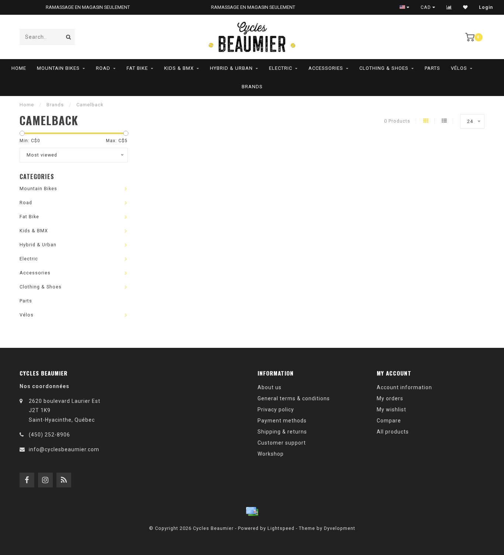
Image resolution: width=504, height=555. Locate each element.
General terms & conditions (294, 398)
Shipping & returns (282, 432)
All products (393, 432)
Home (18, 68)
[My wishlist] (465, 7)
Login (486, 7)
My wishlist (391, 409)
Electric (280, 68)
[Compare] (449, 7)
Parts (432, 68)
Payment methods (282, 421)
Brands (252, 86)
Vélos (459, 68)
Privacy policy (276, 409)
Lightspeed (280, 528)
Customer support (282, 443)
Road (103, 68)
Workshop (271, 454)
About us (270, 387)
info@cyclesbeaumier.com (64, 449)
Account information (404, 387)
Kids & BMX (179, 68)
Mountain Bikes (58, 68)
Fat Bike (137, 68)
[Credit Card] (252, 511)
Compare (389, 421)
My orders (390, 398)
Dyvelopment (339, 528)
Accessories (325, 68)
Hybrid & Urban (231, 68)
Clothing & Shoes (383, 68)
